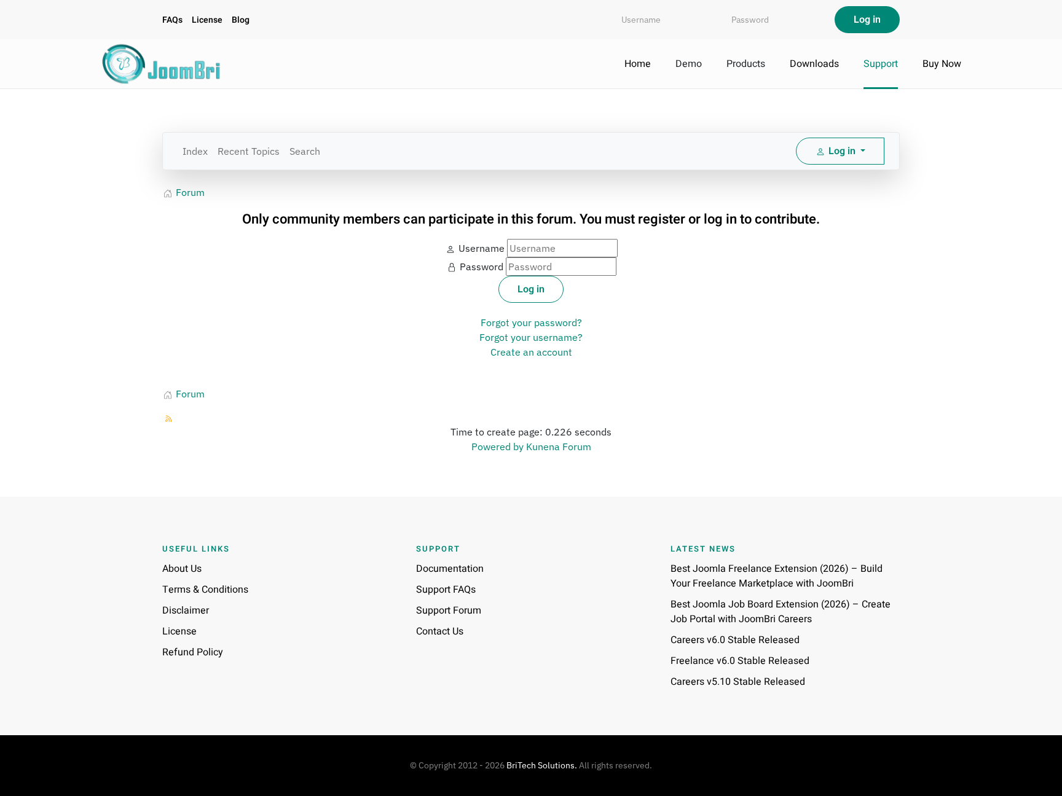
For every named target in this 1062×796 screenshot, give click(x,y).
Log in (531, 289)
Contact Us (439, 631)
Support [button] (880, 64)
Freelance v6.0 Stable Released (740, 661)
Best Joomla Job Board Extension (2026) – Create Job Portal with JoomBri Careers (781, 611)
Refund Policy (192, 652)
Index (195, 151)
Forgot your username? (531, 337)
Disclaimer (185, 610)
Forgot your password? (531, 322)
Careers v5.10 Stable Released (738, 681)
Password (481, 266)
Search (304, 151)
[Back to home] (162, 63)
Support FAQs (446, 589)
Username (481, 248)
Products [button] (745, 64)
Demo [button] (688, 64)
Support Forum (448, 610)
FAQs (172, 20)
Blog (241, 20)
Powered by (497, 446)
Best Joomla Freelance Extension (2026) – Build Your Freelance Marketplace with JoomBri (777, 576)
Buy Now (941, 64)
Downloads (814, 64)
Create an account (531, 352)
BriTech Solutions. (541, 765)
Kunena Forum (558, 446)
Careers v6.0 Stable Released (735, 640)
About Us (182, 568)
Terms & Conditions (205, 589)
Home (637, 64)
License (207, 20)
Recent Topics (249, 151)
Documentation (450, 568)
